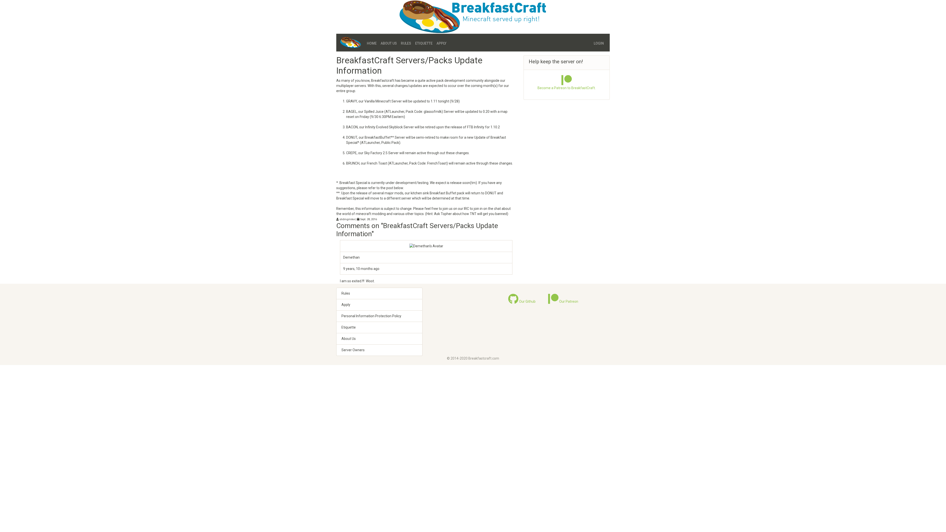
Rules (406, 43)
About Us (389, 43)
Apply (441, 43)
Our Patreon (568, 301)
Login (599, 43)
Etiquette (424, 43)
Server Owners (353, 350)
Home (372, 43)
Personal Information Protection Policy (371, 316)
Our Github (527, 301)
